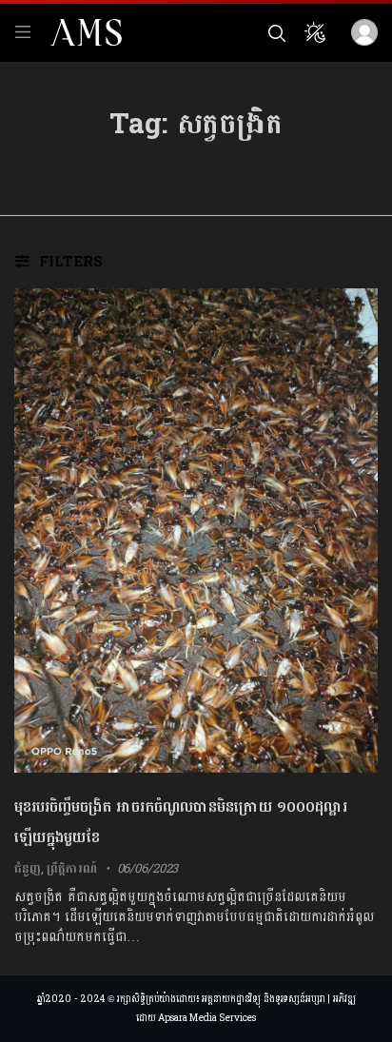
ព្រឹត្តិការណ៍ (71, 868)
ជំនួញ (27, 868)
